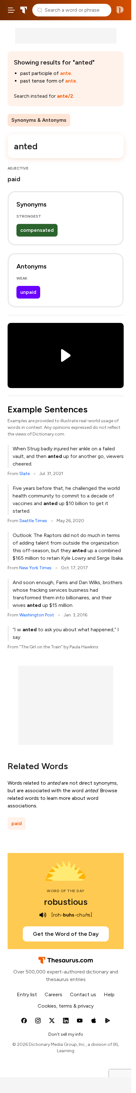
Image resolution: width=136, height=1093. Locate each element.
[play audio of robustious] (43, 915)
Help (109, 994)
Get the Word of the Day (66, 933)
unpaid (28, 292)
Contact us (83, 994)
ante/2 (65, 96)
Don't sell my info (65, 1034)
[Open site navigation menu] (11, 10)
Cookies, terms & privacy (66, 1006)
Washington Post (36, 615)
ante (65, 73)
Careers (53, 994)
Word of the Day (65, 891)
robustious (66, 901)
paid (16, 823)
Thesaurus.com (23, 10)
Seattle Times (33, 520)
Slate (24, 473)
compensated (37, 230)
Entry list (27, 994)
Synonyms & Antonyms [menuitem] (38, 120)
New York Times (35, 568)
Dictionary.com (120, 10)
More (81, 120)
